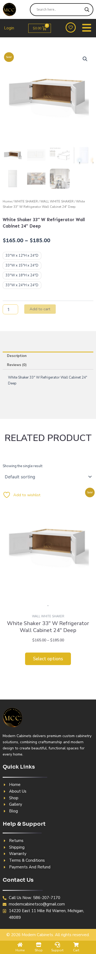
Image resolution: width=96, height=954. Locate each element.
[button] (85, 59)
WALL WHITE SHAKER (57, 201)
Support (57, 950)
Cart (76, 950)
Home (7, 201)
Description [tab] (17, 355)
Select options (48, 659)
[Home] (20, 944)
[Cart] (76, 944)
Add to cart (40, 309)
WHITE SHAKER (26, 201)
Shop (39, 950)
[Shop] (38, 944)
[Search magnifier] (87, 9)
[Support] (57, 944)
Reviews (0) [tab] (17, 365)
